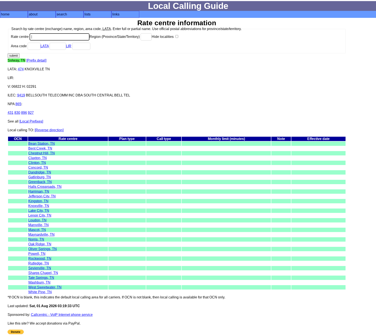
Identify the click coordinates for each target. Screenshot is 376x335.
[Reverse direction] (49, 130)
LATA (44, 46)
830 (17, 112)
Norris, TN (36, 239)
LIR (68, 46)
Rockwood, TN (39, 258)
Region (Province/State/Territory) (115, 37)
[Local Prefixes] (31, 121)
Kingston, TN (38, 201)
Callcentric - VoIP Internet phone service (62, 314)
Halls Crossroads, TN (45, 187)
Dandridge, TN (39, 172)
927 (31, 112)
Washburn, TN (39, 282)
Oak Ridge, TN (39, 244)
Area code (19, 46)
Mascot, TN (37, 230)
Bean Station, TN (41, 143)
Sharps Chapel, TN (43, 273)
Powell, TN (36, 254)
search (62, 14)
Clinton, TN (37, 163)
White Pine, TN (40, 292)
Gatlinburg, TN (39, 177)
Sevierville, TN (39, 268)
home (5, 14)
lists (87, 14)
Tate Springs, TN (41, 277)
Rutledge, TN (38, 263)
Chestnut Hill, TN (41, 153)
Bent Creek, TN (40, 148)
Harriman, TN (38, 191)
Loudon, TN (37, 220)
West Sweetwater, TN (45, 287)
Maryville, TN (38, 225)
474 (21, 69)
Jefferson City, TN (42, 196)
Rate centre (20, 37)
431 (10, 112)
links (115, 14)
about (33, 14)
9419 (21, 95)
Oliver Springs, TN (42, 249)
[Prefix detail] (36, 60)
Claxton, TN (37, 158)
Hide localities (163, 37)
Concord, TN (38, 167)
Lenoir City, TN (39, 215)
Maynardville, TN (41, 234)
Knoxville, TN (38, 206)
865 (18, 104)
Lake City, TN (38, 210)
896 (24, 112)
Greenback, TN (40, 182)
